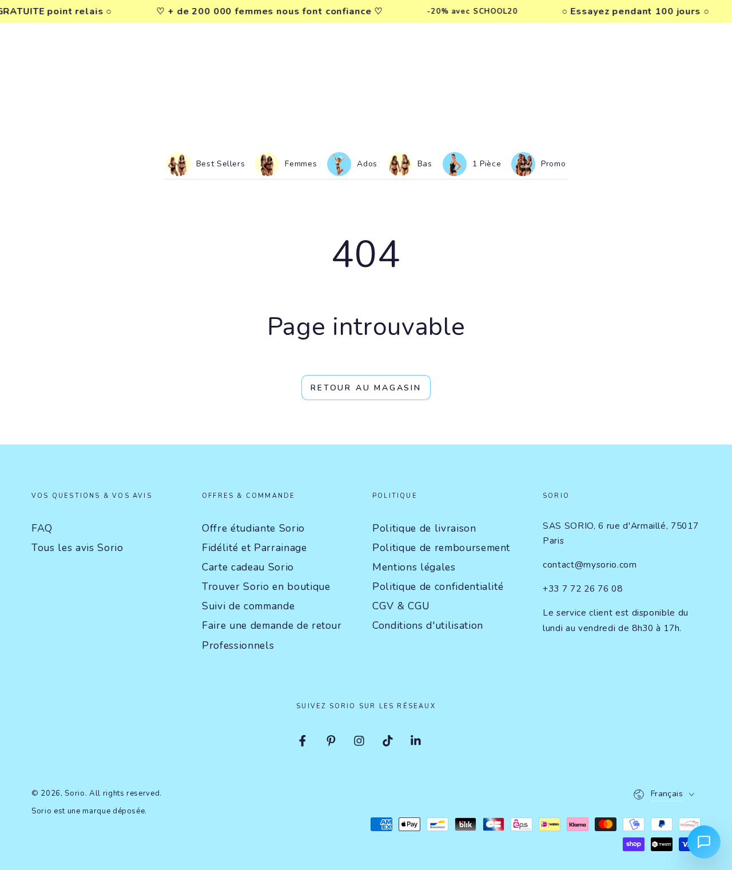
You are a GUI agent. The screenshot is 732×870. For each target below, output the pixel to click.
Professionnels (238, 645)
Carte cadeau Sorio (248, 567)
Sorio (75, 793)
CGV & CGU (401, 606)
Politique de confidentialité (437, 586)
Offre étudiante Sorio (253, 528)
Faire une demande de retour (272, 625)
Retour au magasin (366, 387)
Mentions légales (414, 567)
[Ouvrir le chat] (704, 842)
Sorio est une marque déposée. (89, 811)
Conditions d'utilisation (427, 625)
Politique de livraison (424, 528)
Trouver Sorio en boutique (266, 586)
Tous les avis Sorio (77, 547)
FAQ (42, 528)
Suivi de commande (248, 606)
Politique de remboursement (441, 547)
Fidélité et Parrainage (254, 547)
